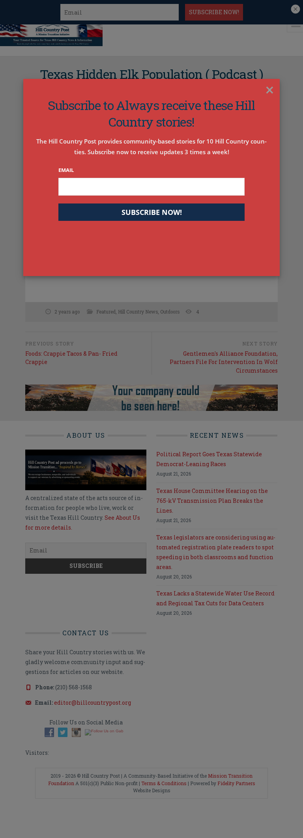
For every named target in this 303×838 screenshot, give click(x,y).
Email (66, 170)
